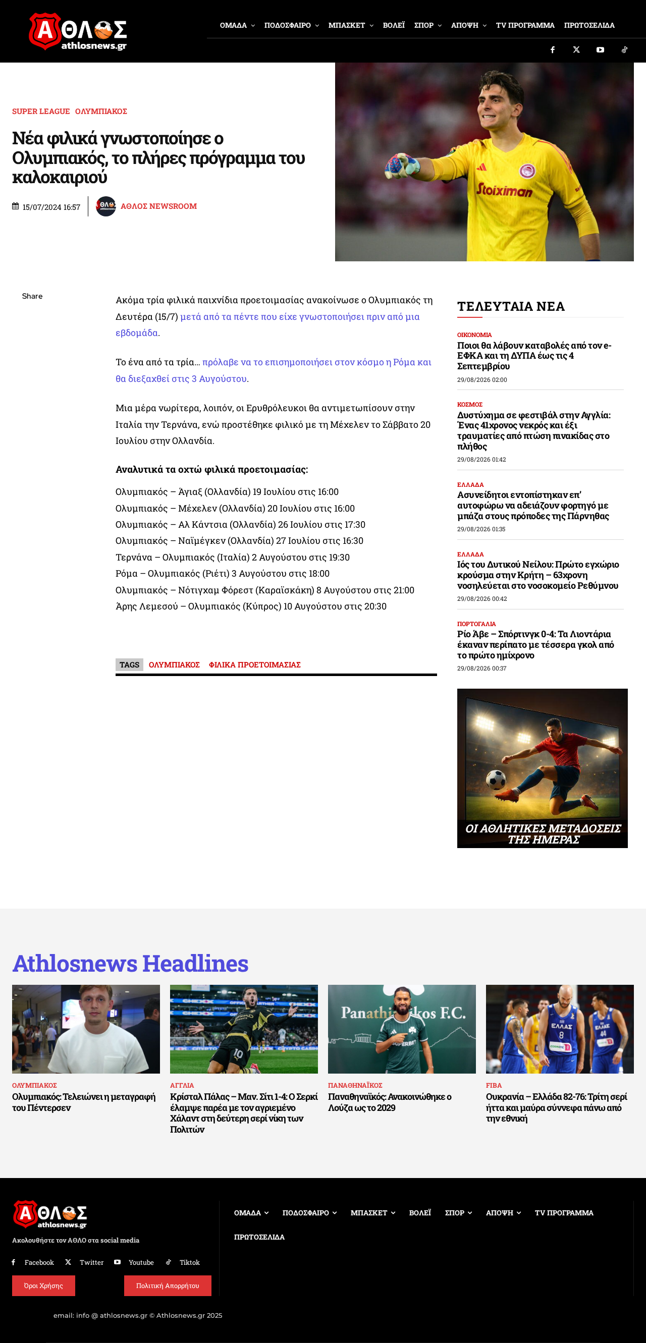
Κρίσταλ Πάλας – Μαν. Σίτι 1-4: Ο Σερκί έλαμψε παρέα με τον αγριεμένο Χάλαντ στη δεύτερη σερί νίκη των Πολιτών (243, 1112)
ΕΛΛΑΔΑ (470, 484)
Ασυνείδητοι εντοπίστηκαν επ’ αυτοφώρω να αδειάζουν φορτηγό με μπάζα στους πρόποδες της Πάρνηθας (533, 504)
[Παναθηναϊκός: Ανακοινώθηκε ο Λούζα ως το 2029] (402, 1029)
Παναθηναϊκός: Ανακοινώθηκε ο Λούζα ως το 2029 (389, 1101)
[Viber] (32, 392)
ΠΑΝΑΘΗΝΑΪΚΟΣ (355, 1085)
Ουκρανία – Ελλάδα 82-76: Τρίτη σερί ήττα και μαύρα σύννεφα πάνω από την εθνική (556, 1107)
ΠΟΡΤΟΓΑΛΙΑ (476, 623)
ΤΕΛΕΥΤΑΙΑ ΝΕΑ (511, 306)
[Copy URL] (32, 439)
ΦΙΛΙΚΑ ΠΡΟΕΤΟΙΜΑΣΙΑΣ (255, 664)
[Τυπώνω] (32, 463)
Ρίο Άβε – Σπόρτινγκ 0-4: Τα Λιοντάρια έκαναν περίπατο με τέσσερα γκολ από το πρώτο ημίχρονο (535, 644)
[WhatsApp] (32, 368)
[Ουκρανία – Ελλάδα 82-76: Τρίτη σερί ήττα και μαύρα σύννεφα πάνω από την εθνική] (560, 1029)
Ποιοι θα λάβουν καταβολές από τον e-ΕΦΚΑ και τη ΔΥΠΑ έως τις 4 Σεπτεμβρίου (534, 355)
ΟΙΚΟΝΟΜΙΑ (474, 334)
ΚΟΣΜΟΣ (469, 404)
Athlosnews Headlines (130, 963)
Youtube (141, 1262)
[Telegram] (32, 416)
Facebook (39, 1262)
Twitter (91, 1262)
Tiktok (190, 1262)
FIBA (494, 1085)
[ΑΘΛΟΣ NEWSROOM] (107, 206)
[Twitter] (576, 50)
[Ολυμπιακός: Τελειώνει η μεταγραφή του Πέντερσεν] (86, 1029)
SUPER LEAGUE (41, 111)
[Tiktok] (624, 50)
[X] (32, 344)
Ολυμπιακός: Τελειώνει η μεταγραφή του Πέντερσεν (83, 1101)
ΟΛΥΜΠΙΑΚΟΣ (101, 111)
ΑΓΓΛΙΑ (182, 1085)
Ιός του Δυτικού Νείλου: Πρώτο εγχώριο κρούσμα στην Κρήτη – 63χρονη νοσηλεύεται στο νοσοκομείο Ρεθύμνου (538, 574)
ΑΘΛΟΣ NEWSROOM (159, 206)
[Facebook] (552, 50)
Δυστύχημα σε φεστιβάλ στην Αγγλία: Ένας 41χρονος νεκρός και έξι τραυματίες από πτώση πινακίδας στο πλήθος (533, 430)
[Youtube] (600, 50)
